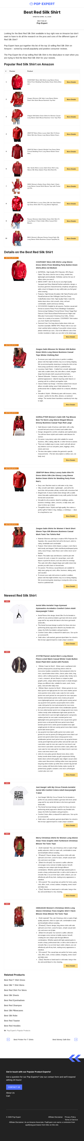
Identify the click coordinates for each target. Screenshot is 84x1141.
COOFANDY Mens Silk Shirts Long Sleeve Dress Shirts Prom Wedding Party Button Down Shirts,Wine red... (44, 82)
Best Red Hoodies (12, 1026)
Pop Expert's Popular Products (18, 1031)
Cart (8, 1096)
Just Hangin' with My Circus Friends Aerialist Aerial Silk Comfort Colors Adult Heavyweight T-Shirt (56, 790)
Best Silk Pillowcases (13, 1010)
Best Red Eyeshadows (14, 1000)
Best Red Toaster (12, 1021)
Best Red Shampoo (13, 1005)
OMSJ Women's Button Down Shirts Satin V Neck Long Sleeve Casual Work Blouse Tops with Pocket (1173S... (43, 186)
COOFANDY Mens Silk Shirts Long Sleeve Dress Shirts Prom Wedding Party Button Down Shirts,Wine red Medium (56, 265)
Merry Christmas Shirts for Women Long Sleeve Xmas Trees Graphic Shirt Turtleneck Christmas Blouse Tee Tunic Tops (57, 841)
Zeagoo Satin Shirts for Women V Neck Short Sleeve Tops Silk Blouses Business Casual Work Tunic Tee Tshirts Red (55, 531)
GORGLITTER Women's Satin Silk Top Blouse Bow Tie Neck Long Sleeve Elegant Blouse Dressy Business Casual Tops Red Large (56, 420)
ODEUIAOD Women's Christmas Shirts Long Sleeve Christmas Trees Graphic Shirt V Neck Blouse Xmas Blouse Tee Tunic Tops (55, 911)
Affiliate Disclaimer (55, 1117)
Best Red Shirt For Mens (15, 990)
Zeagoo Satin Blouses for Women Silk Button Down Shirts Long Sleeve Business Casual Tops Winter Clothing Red (56, 352)
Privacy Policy (70, 1117)
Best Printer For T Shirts (23, 1040)
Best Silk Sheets (11, 995)
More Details (71, 82)
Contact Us (14, 1087)
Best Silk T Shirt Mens (14, 985)
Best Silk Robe (10, 1015)
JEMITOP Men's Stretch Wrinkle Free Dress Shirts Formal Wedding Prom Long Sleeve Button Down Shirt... (43, 151)
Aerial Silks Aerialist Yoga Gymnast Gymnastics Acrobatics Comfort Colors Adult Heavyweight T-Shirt (55, 608)
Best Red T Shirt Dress (14, 980)
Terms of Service (71, 1120)
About (8, 1093)
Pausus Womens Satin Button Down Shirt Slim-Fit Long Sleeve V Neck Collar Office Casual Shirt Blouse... (43, 221)
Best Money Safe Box (61, 1040)
